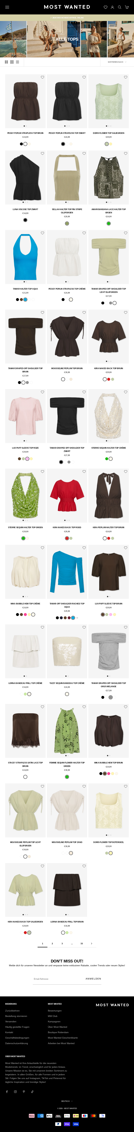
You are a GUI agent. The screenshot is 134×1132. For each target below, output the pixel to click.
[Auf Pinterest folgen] (23, 1091)
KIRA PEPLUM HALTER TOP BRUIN (108, 527)
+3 (77, 618)
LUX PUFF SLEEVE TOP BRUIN (108, 604)
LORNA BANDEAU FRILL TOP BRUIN (67, 922)
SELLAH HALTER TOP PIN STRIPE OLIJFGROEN (67, 211)
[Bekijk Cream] (29, 143)
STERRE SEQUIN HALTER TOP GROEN (25, 527)
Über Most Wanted (57, 1027)
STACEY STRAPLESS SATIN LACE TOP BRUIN (25, 764)
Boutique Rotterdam (58, 1032)
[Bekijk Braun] (21, 299)
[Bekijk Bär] (25, 143)
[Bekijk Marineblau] (61, 617)
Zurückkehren (12, 1010)
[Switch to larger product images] (6, 62)
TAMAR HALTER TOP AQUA (25, 289)
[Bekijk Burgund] (69, 617)
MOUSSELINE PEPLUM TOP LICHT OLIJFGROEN (25, 844)
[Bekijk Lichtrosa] (29, 299)
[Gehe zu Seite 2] (91, 943)
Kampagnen (54, 1021)
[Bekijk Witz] (33, 299)
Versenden (10, 1021)
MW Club (52, 1016)
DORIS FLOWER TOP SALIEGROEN (108, 133)
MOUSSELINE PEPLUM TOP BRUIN (67, 368)
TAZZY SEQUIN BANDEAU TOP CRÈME (67, 683)
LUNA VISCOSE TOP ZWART (25, 209)
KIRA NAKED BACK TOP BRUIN (108, 368)
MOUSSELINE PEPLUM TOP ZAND (67, 842)
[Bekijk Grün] (108, 223)
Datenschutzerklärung (16, 1043)
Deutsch (65, 1101)
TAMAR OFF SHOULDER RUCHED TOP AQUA (67, 605)
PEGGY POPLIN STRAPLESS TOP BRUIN (25, 133)
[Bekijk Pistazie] (25, 694)
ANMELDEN (93, 978)
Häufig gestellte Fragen (17, 1027)
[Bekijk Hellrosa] (27, 458)
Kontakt (9, 1032)
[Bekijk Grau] (110, 303)
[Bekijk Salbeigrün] (106, 143)
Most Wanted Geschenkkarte (63, 1037)
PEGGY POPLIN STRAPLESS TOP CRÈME (67, 289)
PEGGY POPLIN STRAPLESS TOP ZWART (67, 133)
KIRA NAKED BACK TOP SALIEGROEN (25, 922)
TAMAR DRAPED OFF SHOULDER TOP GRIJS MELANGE (108, 685)
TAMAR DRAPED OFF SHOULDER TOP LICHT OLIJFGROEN (108, 290)
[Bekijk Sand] (70, 379)
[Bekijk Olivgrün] (67, 223)
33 (82, 943)
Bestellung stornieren (16, 1016)
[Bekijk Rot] (108, 379)
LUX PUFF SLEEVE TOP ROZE (25, 448)
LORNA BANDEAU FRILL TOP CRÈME (25, 683)
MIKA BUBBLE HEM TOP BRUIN (108, 763)
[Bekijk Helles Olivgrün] (114, 303)
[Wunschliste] (105, 7)
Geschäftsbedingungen (17, 1037)
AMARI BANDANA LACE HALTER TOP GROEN (109, 211)
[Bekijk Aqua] (25, 299)
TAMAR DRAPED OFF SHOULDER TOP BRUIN (25, 370)
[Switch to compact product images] (17, 62)
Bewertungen (55, 1010)
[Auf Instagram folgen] (15, 1091)
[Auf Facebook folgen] (6, 1091)
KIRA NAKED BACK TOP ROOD (67, 527)
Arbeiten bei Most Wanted (61, 1043)
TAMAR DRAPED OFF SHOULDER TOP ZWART (67, 449)
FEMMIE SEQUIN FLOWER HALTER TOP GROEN (67, 764)
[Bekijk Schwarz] (21, 143)
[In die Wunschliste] (42, 77)
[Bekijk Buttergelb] (110, 143)
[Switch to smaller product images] (11, 62)
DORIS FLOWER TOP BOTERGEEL (108, 842)
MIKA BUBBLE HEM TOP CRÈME (25, 604)
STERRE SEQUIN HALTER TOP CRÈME (108, 448)
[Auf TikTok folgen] (32, 1091)
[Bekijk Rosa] (25, 614)
